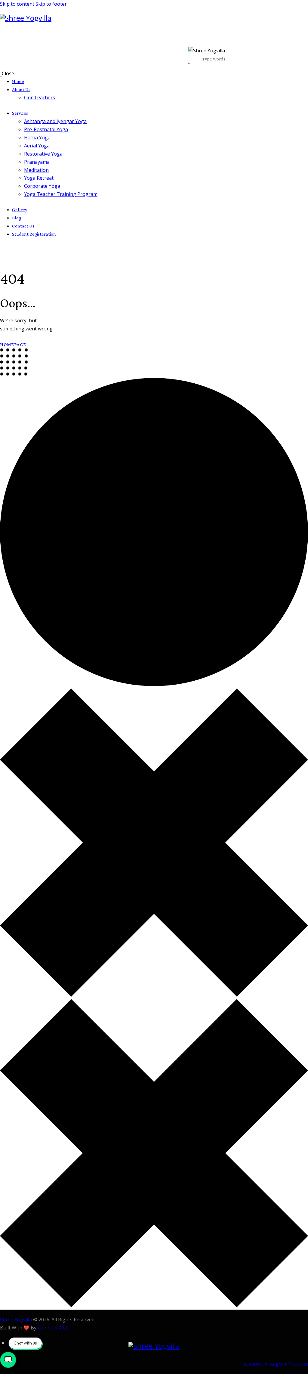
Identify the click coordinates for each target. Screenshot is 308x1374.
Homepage (13, 344)
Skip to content (17, 4)
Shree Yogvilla (16, 1319)
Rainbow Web (53, 1327)
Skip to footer (51, 4)
